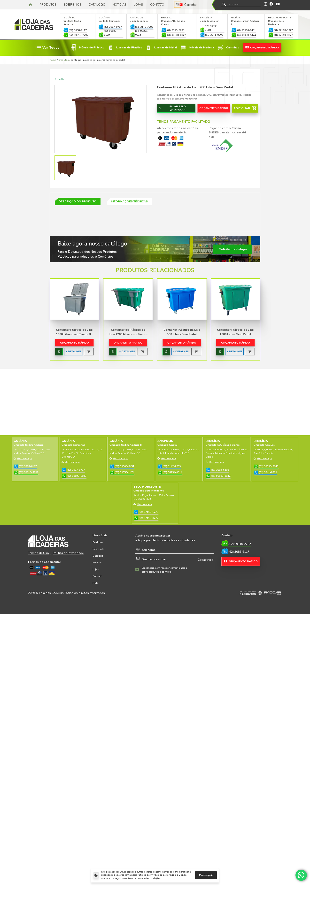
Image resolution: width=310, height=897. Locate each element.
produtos (63, 60)
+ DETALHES (73, 351)
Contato (157, 4)
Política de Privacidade (151, 875)
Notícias (119, 4)
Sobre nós (72, 4)
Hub (95, 583)
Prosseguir (206, 875)
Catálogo (97, 4)
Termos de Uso (174, 875)
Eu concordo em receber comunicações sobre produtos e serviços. (164, 570)
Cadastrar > (206, 560)
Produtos (47, 4)
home (53, 60)
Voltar (61, 79)
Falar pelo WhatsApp (178, 108)
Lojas (138, 4)
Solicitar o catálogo (233, 249)
